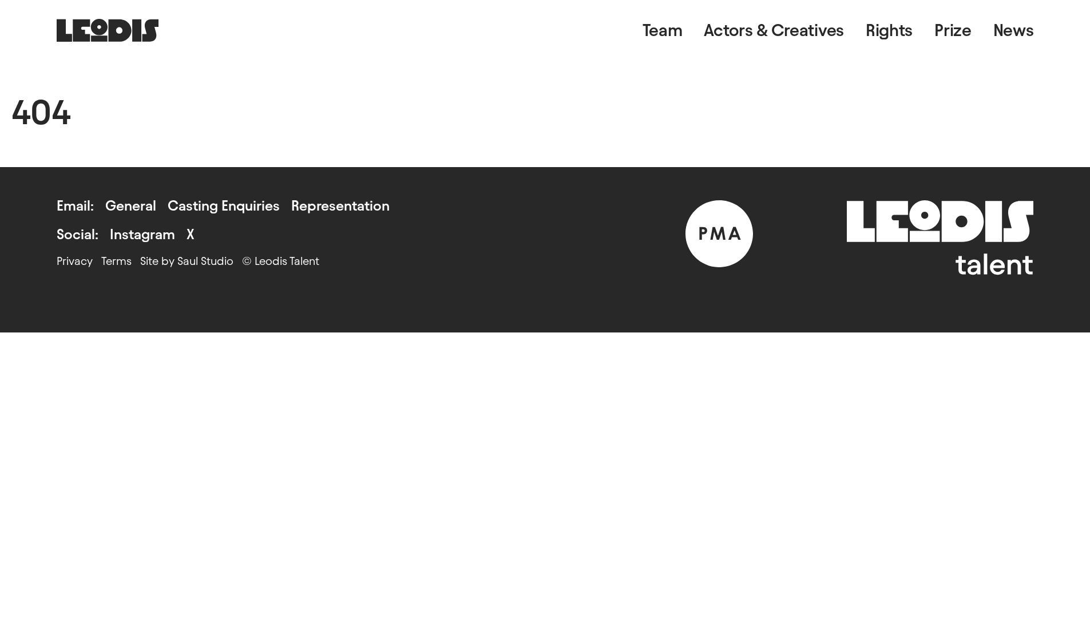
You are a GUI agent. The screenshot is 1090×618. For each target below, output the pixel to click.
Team (663, 30)
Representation (340, 205)
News (1013, 30)
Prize (953, 30)
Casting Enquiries (224, 205)
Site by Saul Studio (186, 261)
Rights (889, 30)
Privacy (75, 261)
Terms (116, 261)
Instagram (142, 234)
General (130, 205)
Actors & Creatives (774, 30)
